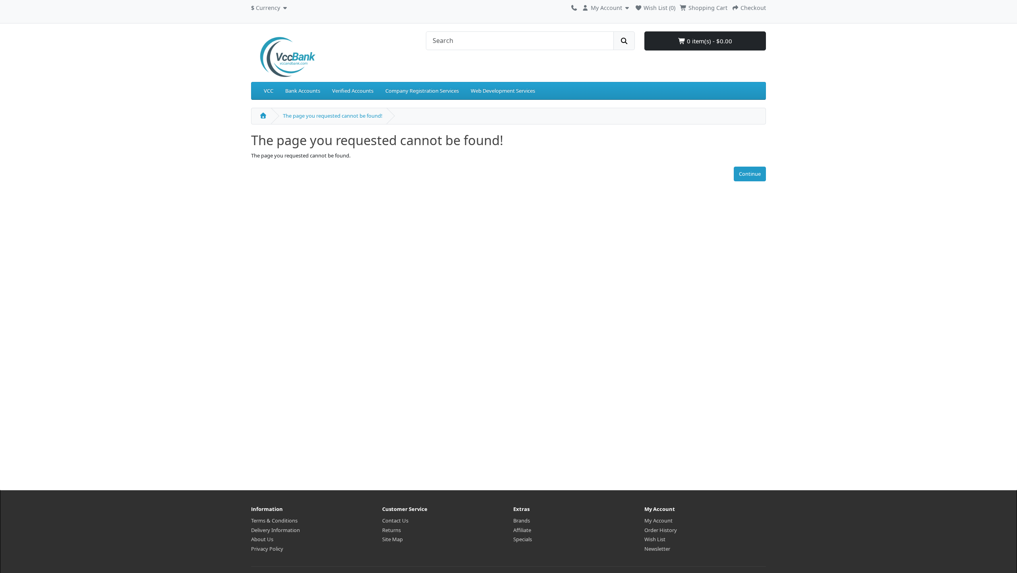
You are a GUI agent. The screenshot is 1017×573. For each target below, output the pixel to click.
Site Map (392, 539)
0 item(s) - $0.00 (708, 41)
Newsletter (657, 548)
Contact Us (395, 520)
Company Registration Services (422, 90)
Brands (521, 520)
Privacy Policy (267, 548)
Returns (391, 530)
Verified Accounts (352, 90)
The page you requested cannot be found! (333, 115)
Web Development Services (503, 90)
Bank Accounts (302, 90)
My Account (658, 520)
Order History (660, 530)
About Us (262, 539)
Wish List (654, 539)
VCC (268, 90)
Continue (750, 173)
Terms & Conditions (274, 520)
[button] (270, 7)
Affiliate (522, 530)
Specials (522, 539)
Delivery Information (275, 530)
